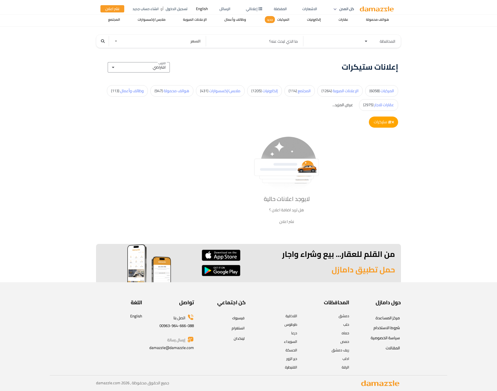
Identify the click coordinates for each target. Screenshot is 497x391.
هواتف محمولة (172, 91)
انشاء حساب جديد (146, 8)
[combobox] (139, 66)
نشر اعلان (112, 8)
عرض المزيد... (342, 104)
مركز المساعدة (388, 318)
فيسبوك (238, 318)
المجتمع (300, 91)
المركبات (381, 91)
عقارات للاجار (378, 104)
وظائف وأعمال (127, 91)
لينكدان (239, 338)
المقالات (393, 348)
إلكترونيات (264, 91)
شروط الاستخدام (387, 327)
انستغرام (238, 328)
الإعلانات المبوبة (340, 91)
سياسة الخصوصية (385, 338)
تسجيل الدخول (176, 8)
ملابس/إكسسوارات (220, 91)
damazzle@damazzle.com (171, 347)
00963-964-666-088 (176, 325)
